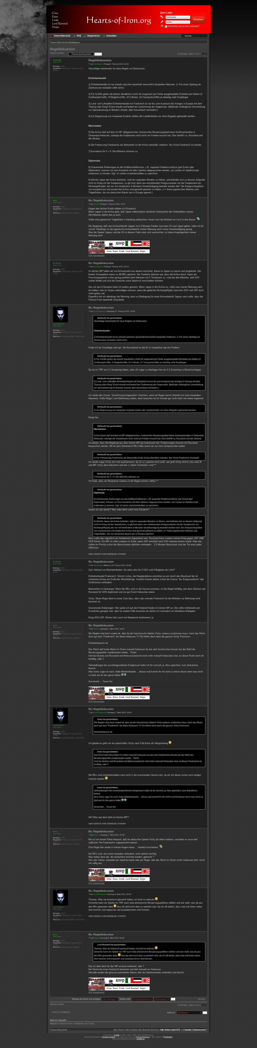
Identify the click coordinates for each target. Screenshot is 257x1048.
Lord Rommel (99, 311)
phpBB (116, 1035)
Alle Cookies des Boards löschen (141, 1030)
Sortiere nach (125, 999)
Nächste (201, 999)
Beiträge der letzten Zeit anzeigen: (86, 999)
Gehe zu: (171, 1013)
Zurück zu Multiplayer (61, 1012)
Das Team (119, 1030)
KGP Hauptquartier (96, 255)
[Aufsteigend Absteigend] (165, 999)
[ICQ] (54, 217)
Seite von (194, 54)
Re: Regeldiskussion (101, 200)
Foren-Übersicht (59, 42)
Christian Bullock (108, 1037)
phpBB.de (141, 1039)
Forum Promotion (143, 1037)
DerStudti (98, 64)
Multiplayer (74, 42)
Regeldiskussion (62, 49)
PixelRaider (167, 1037)
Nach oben (204, 195)
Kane (96, 204)
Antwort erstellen (57, 53)
